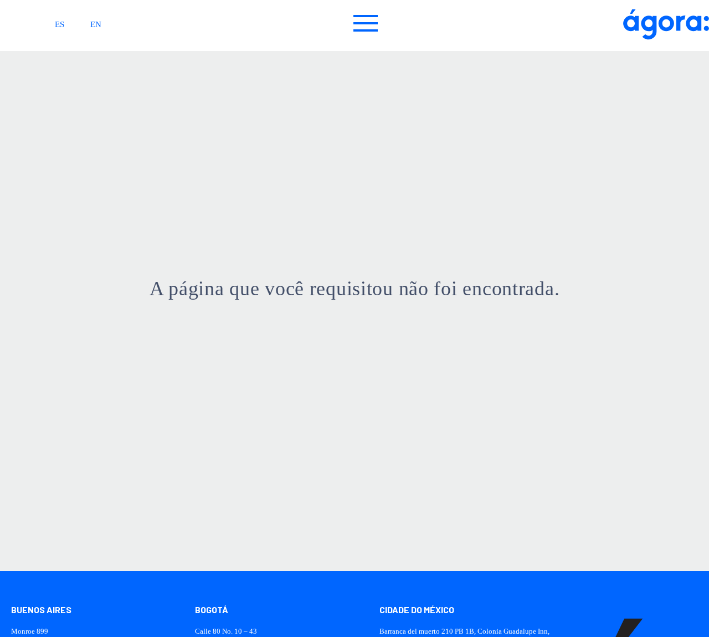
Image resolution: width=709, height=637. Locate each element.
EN (95, 24)
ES (59, 24)
